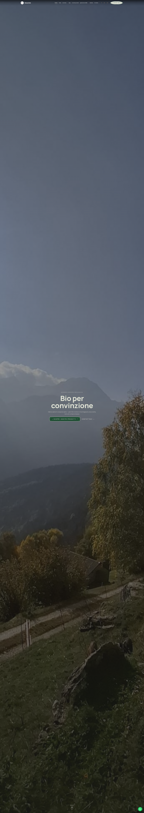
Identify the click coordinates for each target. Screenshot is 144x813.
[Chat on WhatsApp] (140, 809)
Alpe (70, 2)
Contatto (96, 2)
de (107, 2)
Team (60, 2)
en (104, 2)
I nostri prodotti (75, 2)
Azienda (64, 2)
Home (56, 2)
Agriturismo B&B (83, 2)
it (101, 2)
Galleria (91, 2)
